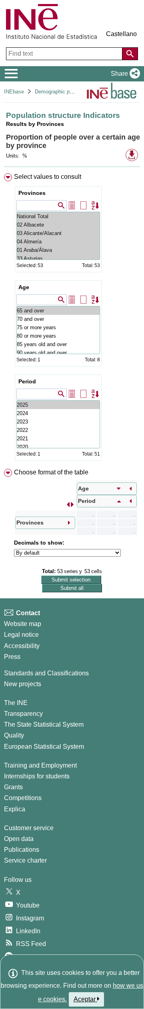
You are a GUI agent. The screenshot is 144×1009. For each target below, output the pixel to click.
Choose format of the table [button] (51, 472)
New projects (22, 684)
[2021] (58, 438)
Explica (14, 809)
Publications (21, 849)
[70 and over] (58, 319)
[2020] (58, 447)
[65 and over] (58, 310)
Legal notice (21, 634)
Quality (14, 735)
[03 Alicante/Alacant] (58, 233)
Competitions (23, 797)
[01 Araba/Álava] (58, 250)
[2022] (58, 430)
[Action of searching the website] (130, 53)
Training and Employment (40, 765)
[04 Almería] (58, 241)
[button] (124, 74)
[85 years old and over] (58, 344)
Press (12, 656)
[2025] (58, 405)
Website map (22, 623)
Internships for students (37, 776)
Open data (19, 838)
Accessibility (22, 645)
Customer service (29, 828)
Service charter (25, 860)
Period (27, 381)
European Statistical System (44, 746)
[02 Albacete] (58, 225)
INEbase (14, 92)
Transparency (23, 713)
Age (23, 287)
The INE (16, 702)
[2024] (58, 413)
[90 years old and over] (58, 352)
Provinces (32, 193)
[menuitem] (72, 318)
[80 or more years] (58, 336)
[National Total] (58, 216)
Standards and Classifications (46, 673)
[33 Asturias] (58, 258)
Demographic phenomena (64, 92)
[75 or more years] (58, 327)
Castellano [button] (121, 33)
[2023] (58, 421)
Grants (13, 787)
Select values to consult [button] (47, 176)
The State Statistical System (44, 724)
